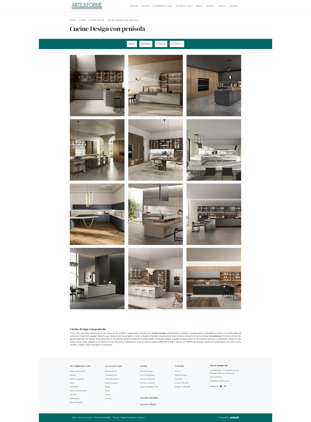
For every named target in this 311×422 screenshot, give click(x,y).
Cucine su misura (147, 383)
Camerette (75, 398)
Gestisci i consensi (137, 417)
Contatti (233, 6)
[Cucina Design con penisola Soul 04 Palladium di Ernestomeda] (155, 214)
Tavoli (107, 394)
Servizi (178, 371)
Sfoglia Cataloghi (182, 386)
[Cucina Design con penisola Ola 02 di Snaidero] (97, 214)
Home (73, 20)
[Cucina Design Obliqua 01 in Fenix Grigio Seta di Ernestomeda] (97, 278)
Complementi (111, 375)
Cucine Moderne (147, 375)
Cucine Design (96, 20)
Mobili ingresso (77, 379)
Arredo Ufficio (148, 404)
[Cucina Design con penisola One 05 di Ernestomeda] (155, 85)
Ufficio (222, 6)
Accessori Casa (184, 6)
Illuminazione (111, 371)
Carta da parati (111, 379)
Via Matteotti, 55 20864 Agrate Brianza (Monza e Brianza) (224, 371)
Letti (72, 383)
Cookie (123, 417)
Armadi (73, 394)
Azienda (134, 6)
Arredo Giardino (149, 397)
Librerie (108, 398)
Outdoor (210, 6)
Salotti (73, 375)
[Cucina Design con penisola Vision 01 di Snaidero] (213, 150)
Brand (199, 6)
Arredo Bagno (76, 402)
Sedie (107, 390)
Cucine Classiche (147, 379)
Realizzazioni (181, 375)
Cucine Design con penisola (123, 20)
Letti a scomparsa (78, 390)
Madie (107, 386)
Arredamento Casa (162, 6)
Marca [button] (132, 44)
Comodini (74, 386)
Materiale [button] (146, 44)
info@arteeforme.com (220, 381)
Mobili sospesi (111, 383)
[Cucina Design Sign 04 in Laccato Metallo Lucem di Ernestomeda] (213, 278)
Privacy (116, 417)
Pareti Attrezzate (78, 371)
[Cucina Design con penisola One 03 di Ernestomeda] (97, 85)
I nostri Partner (181, 383)
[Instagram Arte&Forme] (225, 386)
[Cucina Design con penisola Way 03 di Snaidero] (97, 150)
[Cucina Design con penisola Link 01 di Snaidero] (213, 85)
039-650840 (216, 377)
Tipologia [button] (161, 44)
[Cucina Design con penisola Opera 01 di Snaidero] (155, 150)
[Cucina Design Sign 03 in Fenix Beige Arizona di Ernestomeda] (155, 278)
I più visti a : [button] (177, 44)
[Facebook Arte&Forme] (221, 386)
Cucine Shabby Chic (149, 386)
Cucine (145, 6)
